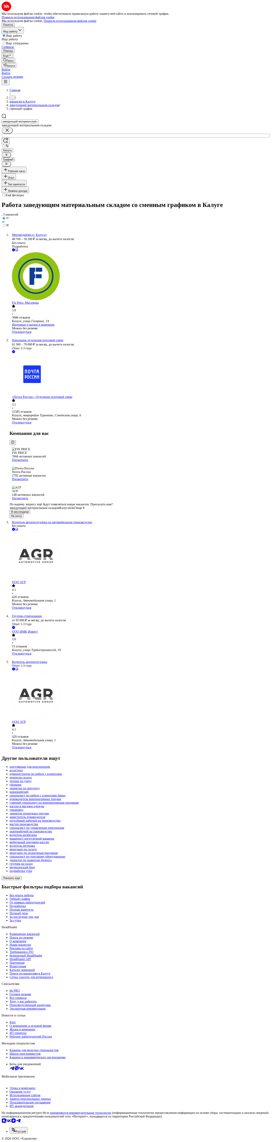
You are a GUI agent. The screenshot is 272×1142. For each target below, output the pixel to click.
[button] (6, 69)
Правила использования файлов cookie (70, 21)
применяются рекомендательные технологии (80, 1112)
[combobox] (20, 121)
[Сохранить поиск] (6, 141)
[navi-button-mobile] (6, 82)
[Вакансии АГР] (140, 556)
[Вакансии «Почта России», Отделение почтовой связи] (140, 374)
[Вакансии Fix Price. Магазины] (140, 276)
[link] (8, 60)
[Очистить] (7, 130)
